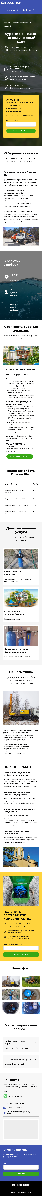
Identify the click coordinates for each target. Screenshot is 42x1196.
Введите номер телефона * (13, 944)
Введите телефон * (13, 120)
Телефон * (7, 1163)
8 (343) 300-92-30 (26, 9)
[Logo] (11, 2)
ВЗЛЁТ (29, 1192)
